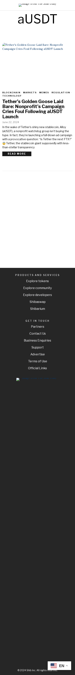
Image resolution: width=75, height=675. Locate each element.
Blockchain (11, 92)
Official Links (37, 368)
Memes (44, 92)
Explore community (37, 288)
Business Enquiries (37, 340)
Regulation (61, 92)
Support (38, 347)
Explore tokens (37, 281)
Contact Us (37, 333)
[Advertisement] (37, 217)
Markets (30, 92)
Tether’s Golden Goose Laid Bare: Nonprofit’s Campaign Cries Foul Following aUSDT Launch (33, 109)
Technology (12, 95)
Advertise (37, 354)
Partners (37, 326)
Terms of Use (37, 361)
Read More (17, 153)
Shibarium (37, 309)
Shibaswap (38, 302)
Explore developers (37, 295)
